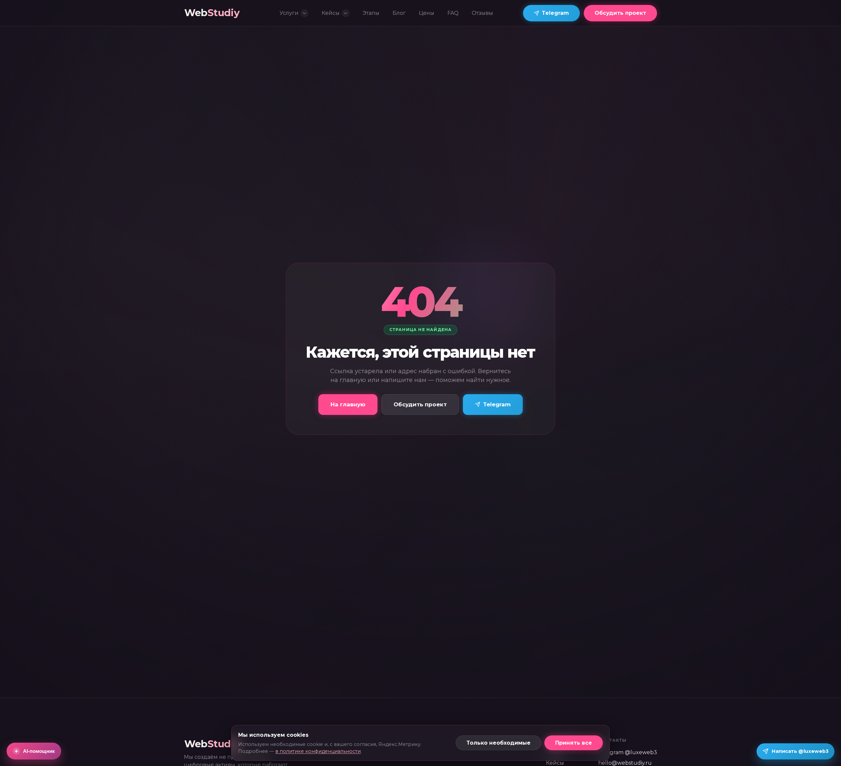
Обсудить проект (620, 13)
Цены (426, 13)
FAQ (453, 13)
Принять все (573, 743)
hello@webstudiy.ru (625, 763)
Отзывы (482, 13)
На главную (347, 404)
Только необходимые (498, 743)
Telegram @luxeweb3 (627, 752)
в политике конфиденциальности (318, 751)
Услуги (289, 13)
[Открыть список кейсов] (346, 13)
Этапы (371, 13)
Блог (399, 13)
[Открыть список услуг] (304, 13)
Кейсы (331, 13)
